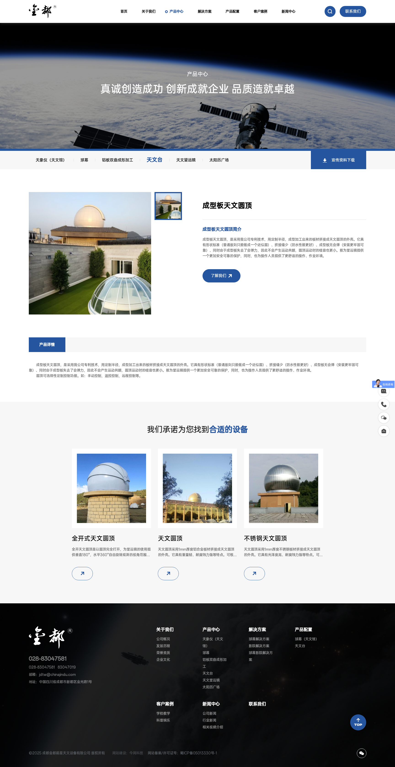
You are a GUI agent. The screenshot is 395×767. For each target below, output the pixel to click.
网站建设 (119, 753)
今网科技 (136, 753)
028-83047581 (48, 658)
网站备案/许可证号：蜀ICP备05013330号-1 (182, 753)
